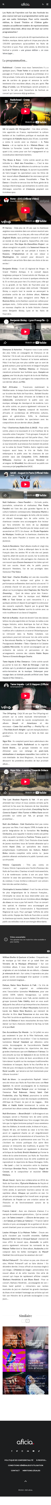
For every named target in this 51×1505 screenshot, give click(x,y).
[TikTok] (39, 1451)
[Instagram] (22, 1451)
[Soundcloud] (28, 1451)
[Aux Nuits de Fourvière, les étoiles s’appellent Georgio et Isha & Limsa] (14, 1337)
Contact (15, 1471)
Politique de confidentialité (19, 1460)
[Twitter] (17, 1451)
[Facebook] (11, 1451)
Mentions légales (31, 1471)
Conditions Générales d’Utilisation (25, 1465)
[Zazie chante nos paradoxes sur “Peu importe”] (37, 1337)
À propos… (41, 1460)
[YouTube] (33, 1451)
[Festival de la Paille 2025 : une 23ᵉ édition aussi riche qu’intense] (37, 1360)
